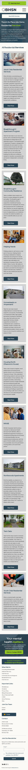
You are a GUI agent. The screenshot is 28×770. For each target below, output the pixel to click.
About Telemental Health (7, 695)
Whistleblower (5, 687)
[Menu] (24, 10)
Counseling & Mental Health (8, 669)
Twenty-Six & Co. (15, 767)
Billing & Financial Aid (7, 693)
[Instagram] (6, 764)
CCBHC (3, 697)
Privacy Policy (5, 691)
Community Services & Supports (9, 675)
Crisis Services (5, 679)
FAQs (3, 701)
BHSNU (3, 709)
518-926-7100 (5, 732)
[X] (8, 764)
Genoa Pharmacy (6, 699)
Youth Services (5, 673)
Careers (3, 707)
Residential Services (6, 677)
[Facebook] (4, 764)
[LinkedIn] (2, 764)
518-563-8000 (5, 726)
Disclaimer (4, 689)
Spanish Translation (14, 662)
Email (5, 747)
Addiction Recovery (6, 671)
